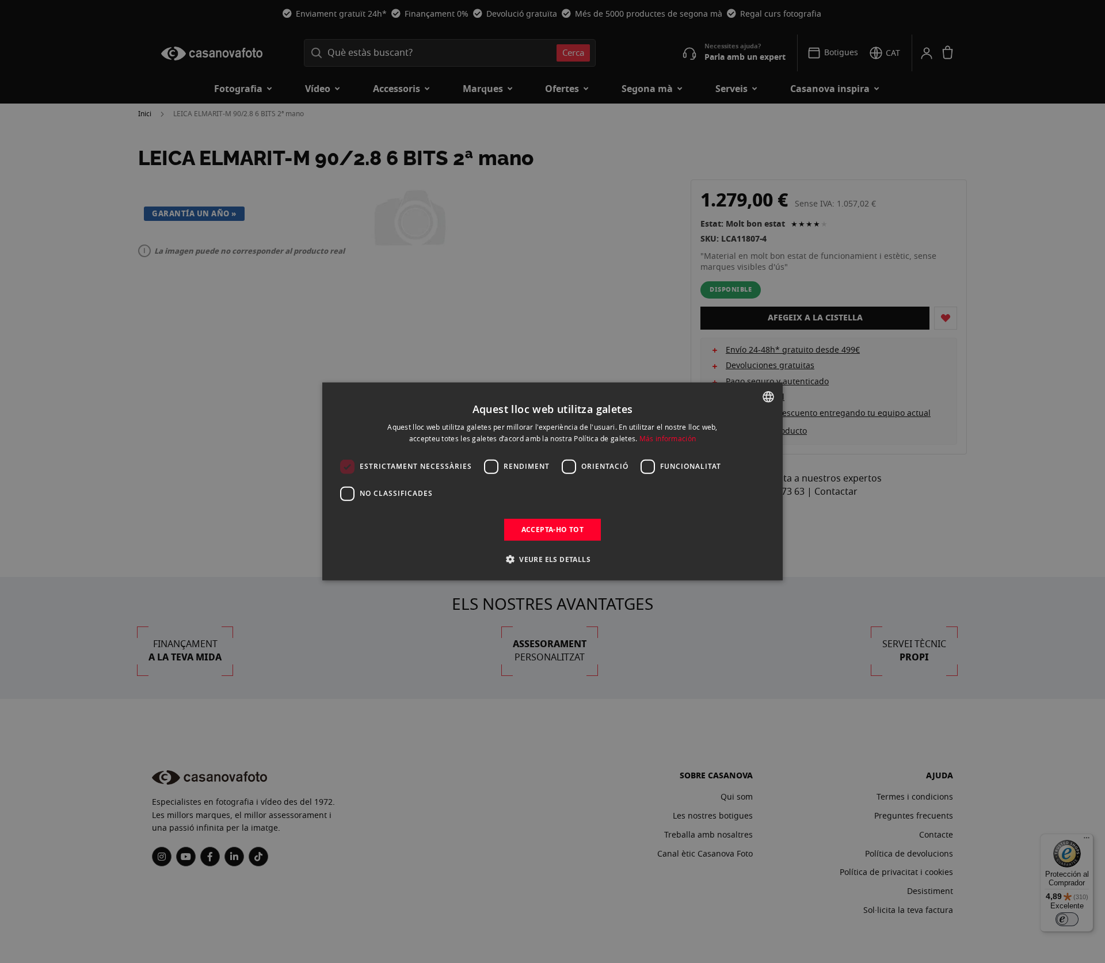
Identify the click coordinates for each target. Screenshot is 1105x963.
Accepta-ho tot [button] (552, 529)
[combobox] (768, 397)
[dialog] (552, 481)
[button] (552, 559)
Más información (667, 438)
